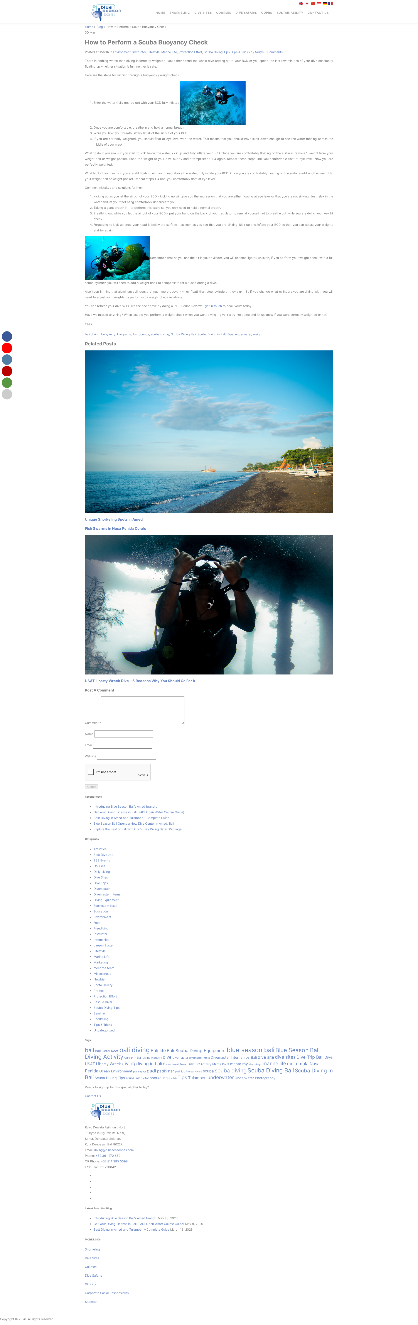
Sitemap (91, 1301)
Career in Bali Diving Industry (143, 1057)
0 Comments (274, 52)
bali (89, 1050)
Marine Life (169, 52)
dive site (266, 1057)
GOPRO (266, 12)
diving (128, 1063)
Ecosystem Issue (105, 905)
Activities (100, 849)
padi (151, 1071)
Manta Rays (255, 1064)
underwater (243, 334)
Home (160, 12)
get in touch (213, 306)
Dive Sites (203, 12)
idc (191, 1064)
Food (97, 922)
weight (258, 334)
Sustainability (290, 12)
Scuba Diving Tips (217, 52)
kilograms (124, 334)
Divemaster (102, 888)
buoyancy (108, 334)
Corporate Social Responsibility (107, 1293)
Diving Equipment (106, 900)
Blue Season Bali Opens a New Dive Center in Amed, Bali (134, 823)
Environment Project (175, 1064)
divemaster (180, 1057)
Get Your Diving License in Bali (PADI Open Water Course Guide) (139, 812)
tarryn (259, 52)
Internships (101, 939)
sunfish (173, 1078)
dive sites (285, 1057)
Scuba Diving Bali (183, 334)
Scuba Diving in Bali (211, 334)
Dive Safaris (246, 12)
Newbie (99, 979)
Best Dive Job (103, 854)
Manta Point (220, 1064)
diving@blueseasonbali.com (114, 1150)
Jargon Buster (104, 945)
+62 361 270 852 (108, 1155)
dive (167, 1057)
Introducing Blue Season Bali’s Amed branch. (125, 806)
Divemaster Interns (107, 894)
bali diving (92, 334)
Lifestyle (154, 52)
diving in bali (149, 1063)
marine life (274, 1063)
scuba (208, 1071)
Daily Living (102, 871)
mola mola (298, 1063)
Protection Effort (190, 52)
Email (88, 745)
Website (90, 756)
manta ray (239, 1064)
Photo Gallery (103, 985)
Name (89, 734)
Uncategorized (104, 1030)
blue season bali (251, 1050)
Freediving (101, 928)
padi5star (165, 1071)
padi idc (180, 1071)
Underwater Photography (255, 1078)
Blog (100, 27)
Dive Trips (101, 883)
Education (101, 911)
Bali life (158, 1050)
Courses (223, 12)
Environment (122, 52)
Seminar (99, 1013)
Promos (99, 990)
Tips (230, 334)
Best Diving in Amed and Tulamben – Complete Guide (131, 818)
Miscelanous (102, 973)
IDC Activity (203, 1064)
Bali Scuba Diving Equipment (196, 1050)
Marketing (101, 962)
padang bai (139, 1071)
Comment (93, 723)
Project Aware (194, 1071)
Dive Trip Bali (310, 1057)
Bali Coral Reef (106, 1051)
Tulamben (197, 1077)
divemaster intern (199, 1057)
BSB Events (102, 860)
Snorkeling (180, 12)
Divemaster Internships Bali (234, 1057)
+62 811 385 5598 (114, 1161)
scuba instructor (137, 1078)
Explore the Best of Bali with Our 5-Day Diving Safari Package (138, 829)
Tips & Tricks (240, 52)
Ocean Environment (115, 1071)
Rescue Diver (103, 1002)
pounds (143, 334)
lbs (135, 334)
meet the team (104, 968)
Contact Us (318, 12)
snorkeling (159, 1078)
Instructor (139, 52)
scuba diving (160, 334)
